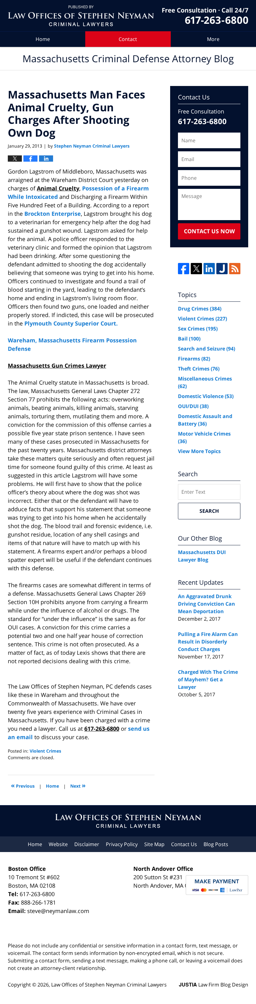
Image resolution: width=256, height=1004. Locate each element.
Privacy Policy (122, 844)
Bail (189, 338)
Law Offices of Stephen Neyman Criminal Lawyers (109, 984)
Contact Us (184, 844)
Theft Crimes (198, 368)
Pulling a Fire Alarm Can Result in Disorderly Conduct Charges (208, 642)
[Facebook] (183, 268)
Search (209, 510)
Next (78, 785)
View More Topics (199, 451)
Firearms (194, 358)
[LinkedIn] (209, 268)
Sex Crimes (198, 328)
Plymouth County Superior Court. (71, 323)
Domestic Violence (206, 396)
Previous (23, 785)
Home (43, 39)
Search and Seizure (206, 348)
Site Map (154, 844)
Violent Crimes (45, 751)
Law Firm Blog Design (213, 984)
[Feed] (234, 268)
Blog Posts (216, 844)
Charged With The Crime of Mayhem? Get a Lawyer (208, 679)
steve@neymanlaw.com (58, 911)
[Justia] (222, 268)
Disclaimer (86, 844)
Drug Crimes (199, 308)
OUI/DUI (193, 406)
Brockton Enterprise (52, 213)
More (213, 39)
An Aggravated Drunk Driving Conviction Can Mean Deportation (206, 604)
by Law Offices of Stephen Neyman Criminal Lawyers (205, 16)
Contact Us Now (209, 231)
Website (58, 844)
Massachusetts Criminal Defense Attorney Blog (81, 15)
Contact (128, 39)
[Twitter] (196, 268)
